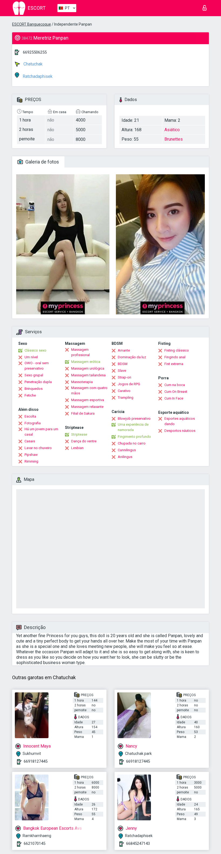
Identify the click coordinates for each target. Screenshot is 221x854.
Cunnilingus (127, 450)
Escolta (30, 416)
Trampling (125, 397)
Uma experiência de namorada (133, 427)
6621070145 (34, 843)
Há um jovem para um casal (41, 431)
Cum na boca (174, 385)
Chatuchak (32, 64)
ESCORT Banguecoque (31, 24)
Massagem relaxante (87, 407)
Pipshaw (31, 455)
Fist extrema (173, 364)
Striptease (79, 434)
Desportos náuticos (179, 431)
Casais (30, 441)
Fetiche (30, 395)
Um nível (31, 357)
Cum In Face (173, 398)
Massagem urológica (87, 368)
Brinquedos (34, 389)
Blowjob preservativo (134, 418)
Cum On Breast (175, 392)
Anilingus (125, 457)
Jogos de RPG (129, 384)
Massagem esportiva (87, 400)
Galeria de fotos (41, 162)
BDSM (122, 364)
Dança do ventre (83, 441)
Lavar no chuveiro (38, 448)
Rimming (31, 461)
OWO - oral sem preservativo (37, 365)
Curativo (124, 391)
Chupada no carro (132, 443)
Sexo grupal (34, 375)
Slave (122, 371)
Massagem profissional (80, 352)
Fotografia (33, 423)
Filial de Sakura (83, 413)
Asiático (172, 129)
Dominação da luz (132, 357)
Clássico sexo (35, 350)
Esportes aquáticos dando (179, 421)
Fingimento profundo (134, 437)
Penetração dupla (38, 382)
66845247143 (138, 843)
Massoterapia (82, 382)
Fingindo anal (174, 357)
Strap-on (124, 377)
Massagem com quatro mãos (89, 390)
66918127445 (35, 761)
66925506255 (35, 52)
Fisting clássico (176, 350)
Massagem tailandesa (88, 375)
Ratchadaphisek (37, 76)
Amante (124, 350)
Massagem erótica (85, 362)
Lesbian (77, 448)
